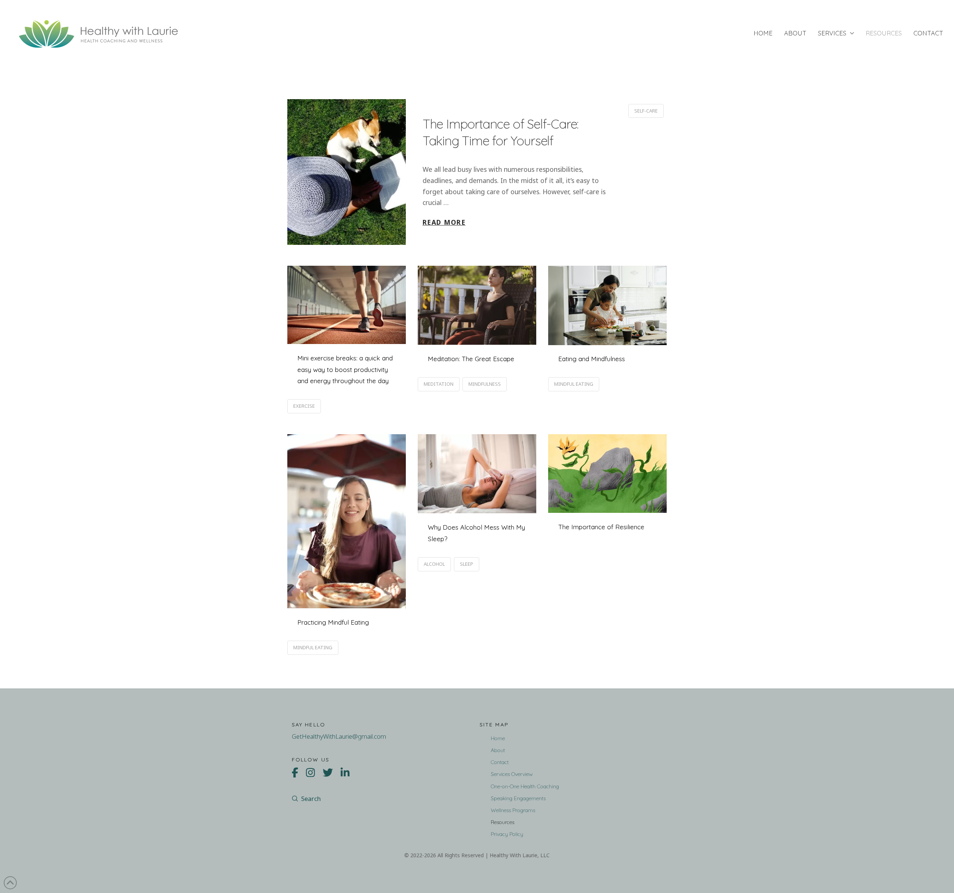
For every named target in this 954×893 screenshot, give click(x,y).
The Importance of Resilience (601, 527)
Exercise (304, 406)
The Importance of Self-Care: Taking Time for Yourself (500, 132)
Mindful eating (573, 384)
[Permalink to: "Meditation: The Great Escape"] (477, 305)
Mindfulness (484, 384)
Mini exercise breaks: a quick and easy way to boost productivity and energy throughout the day (345, 369)
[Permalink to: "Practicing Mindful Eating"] (346, 521)
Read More (444, 222)
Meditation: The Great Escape (471, 358)
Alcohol (434, 564)
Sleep (466, 564)
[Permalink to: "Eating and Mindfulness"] (607, 305)
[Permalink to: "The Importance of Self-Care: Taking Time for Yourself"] (346, 172)
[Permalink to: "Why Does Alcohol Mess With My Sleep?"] (477, 473)
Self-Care (646, 110)
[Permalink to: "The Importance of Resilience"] (607, 473)
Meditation (439, 384)
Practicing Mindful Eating (333, 622)
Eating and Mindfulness (591, 358)
